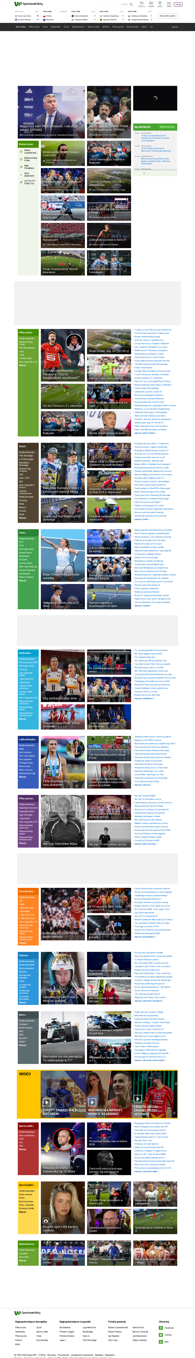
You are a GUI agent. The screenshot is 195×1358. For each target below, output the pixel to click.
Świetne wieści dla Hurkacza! (147, 585)
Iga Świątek (24, 573)
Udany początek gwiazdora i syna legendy (153, 550)
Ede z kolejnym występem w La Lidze (108, 404)
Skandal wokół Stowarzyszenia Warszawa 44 (154, 1161)
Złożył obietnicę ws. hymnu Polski (149, 357)
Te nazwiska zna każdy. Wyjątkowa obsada (153, 977)
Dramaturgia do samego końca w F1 (150, 1057)
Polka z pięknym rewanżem (146, 588)
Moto (144, 27)
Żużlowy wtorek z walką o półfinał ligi (151, 447)
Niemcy (22, 507)
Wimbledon (24, 556)
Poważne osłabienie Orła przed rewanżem (108, 518)
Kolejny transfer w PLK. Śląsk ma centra (152, 906)
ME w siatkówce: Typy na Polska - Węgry (155, 1261)
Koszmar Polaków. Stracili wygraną (150, 833)
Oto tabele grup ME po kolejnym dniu (62, 183)
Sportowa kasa (26, 1201)
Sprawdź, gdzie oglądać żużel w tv (150, 478)
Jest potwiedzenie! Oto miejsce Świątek (152, 602)
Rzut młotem (25, 752)
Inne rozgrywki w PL (28, 362)
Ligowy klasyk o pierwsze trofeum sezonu (104, 815)
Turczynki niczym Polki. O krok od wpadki (61, 724)
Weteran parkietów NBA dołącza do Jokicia (154, 919)
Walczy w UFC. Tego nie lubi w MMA (150, 1154)
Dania (21, 504)
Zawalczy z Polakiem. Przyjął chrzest (151, 1151)
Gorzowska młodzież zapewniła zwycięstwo (154, 509)
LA (151, 27)
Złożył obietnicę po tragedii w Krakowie (107, 161)
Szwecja (23, 500)
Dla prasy (51, 1355)
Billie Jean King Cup (28, 566)
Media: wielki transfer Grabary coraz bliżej (61, 153)
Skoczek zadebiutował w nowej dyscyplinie (153, 956)
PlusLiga (23, 669)
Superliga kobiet (26, 811)
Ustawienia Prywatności (82, 1355)
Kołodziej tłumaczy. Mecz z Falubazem (106, 270)
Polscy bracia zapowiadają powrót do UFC (153, 1168)
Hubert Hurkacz (26, 577)
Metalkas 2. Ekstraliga (24, 463)
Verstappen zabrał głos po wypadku (150, 1050)
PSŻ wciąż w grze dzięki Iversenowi (150, 485)
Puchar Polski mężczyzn (25, 687)
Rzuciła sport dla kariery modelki (149, 952)
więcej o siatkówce (144, 698)
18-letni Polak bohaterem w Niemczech (152, 333)
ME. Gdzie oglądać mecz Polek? (148, 654)
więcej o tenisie (142, 605)
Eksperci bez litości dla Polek (104, 135)
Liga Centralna (25, 815)
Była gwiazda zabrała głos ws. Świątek (151, 578)
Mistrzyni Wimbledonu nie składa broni (151, 568)
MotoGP (23, 1038)
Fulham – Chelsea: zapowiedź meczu (107, 1261)
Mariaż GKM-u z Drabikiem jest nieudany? (153, 464)
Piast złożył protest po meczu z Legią (108, 190)
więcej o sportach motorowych (150, 1060)
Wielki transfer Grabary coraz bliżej (150, 416)
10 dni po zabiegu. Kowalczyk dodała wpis (153, 980)
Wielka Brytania (26, 497)
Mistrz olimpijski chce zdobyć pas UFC (151, 1126)
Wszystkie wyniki (167, 16)
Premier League (67, 1331)
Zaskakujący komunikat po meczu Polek (152, 681)
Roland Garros (25, 552)
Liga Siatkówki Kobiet (25, 674)
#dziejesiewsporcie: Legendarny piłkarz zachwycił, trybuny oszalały (156, 405)
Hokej (21, 981)
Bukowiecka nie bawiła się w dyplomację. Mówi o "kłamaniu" (156, 743)
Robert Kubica (25, 1028)
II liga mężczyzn (26, 914)
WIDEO (105, 27)
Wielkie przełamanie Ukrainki (147, 592)
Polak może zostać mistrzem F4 (149, 1029)
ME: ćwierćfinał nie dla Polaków (148, 820)
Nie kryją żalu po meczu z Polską (149, 667)
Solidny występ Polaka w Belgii (148, 1026)
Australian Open (26, 549)
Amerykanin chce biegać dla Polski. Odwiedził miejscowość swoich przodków (108, 782)
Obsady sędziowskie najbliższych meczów (153, 471)
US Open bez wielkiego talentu (148, 554)
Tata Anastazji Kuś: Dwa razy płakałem (60, 783)
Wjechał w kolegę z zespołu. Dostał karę (106, 1031)
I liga (21, 351)
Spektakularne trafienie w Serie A (154, 1229)
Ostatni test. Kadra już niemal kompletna (152, 930)
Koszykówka (132, 27)
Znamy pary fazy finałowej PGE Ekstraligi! (62, 518)
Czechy (22, 511)
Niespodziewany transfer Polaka (149, 806)
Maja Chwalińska (29, 166)
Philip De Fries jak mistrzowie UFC (149, 1147)
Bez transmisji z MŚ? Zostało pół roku (107, 999)
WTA (21, 545)
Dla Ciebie (21, 27)
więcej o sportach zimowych (148, 1001)
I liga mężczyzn (26, 679)
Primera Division (67, 1336)
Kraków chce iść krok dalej (146, 557)
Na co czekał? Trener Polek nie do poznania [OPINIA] (108, 128)
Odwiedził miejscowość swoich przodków (153, 737)
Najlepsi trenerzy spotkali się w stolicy (151, 823)
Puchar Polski (25, 358)
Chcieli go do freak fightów (146, 1144)
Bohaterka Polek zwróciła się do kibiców (152, 684)
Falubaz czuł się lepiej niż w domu (149, 505)
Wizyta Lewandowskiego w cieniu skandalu (153, 892)
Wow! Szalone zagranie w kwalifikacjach (152, 533)
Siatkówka (55, 27)
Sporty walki (93, 27)
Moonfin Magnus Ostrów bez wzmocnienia (153, 474)
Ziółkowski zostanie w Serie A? (107, 239)
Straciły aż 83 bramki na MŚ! (147, 840)
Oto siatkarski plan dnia (60, 698)
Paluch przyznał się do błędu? (148, 502)
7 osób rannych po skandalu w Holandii (152, 374)
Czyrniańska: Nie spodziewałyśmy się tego (153, 674)
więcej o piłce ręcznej (145, 844)
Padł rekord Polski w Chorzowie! (149, 764)
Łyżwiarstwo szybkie (25, 985)
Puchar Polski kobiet (25, 693)
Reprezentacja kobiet (26, 708)
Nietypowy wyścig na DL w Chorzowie (151, 767)
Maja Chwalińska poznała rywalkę (61, 576)
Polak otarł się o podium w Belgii (149, 1012)
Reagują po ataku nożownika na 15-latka (59, 1169)
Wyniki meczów (167, 127)
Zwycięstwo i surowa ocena (104, 217)
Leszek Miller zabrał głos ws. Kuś (149, 774)
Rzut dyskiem (25, 759)
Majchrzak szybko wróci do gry (148, 544)
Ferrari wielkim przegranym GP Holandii (151, 1053)
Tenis (45, 27)
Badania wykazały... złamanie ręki (149, 461)
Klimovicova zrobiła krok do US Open (151, 571)
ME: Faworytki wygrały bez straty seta (151, 671)
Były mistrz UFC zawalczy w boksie (150, 1164)
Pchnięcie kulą (25, 763)
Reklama (99, 1355)
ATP (21, 542)
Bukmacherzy (78, 27)
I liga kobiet (24, 682)
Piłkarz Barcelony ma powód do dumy (151, 426)
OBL (21, 900)
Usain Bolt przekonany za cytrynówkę (151, 778)
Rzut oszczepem (27, 756)
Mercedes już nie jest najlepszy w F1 (108, 1059)
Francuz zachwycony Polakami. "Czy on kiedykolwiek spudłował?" (61, 374)
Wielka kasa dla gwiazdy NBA (147, 933)
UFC (21, 1142)
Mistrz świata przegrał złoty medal (150, 492)
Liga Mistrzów (89, 1327)
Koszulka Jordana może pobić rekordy (60, 935)
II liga (21, 355)
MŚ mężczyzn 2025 (28, 662)
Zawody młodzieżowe (25, 492)
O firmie (42, 1355)
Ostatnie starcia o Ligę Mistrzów (149, 340)
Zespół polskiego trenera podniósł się (104, 724)
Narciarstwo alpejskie (24, 976)
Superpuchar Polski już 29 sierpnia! (150, 813)
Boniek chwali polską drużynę (107, 433)
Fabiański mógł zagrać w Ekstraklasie (151, 412)
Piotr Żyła (113, 1340)
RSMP (22, 1042)
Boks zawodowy (26, 1135)
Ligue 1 (63, 1340)
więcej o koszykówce (145, 937)
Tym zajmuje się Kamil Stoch (147, 994)
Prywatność (63, 1355)
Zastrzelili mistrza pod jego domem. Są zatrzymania (105, 1170)
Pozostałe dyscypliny (24, 997)
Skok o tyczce (26, 770)
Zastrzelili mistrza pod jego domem (150, 1130)
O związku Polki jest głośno (147, 959)
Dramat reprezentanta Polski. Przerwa (151, 826)
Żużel (66, 27)
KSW (21, 1139)
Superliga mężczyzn (28, 808)
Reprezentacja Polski (30, 159)
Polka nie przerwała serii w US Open (61, 604)
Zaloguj (178, 4)
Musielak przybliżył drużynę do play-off (152, 450)
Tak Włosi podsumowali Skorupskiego (151, 364)
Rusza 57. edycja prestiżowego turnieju (152, 595)
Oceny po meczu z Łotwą (146, 691)
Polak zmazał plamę (143, 367)
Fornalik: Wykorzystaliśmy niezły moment (153, 371)
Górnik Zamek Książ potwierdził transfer (108, 935)
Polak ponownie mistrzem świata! (149, 1019)
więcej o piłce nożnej (145, 433)
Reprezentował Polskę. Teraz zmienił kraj (107, 972)
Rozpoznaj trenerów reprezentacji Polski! (153, 830)
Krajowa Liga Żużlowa (25, 469)
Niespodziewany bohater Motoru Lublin (152, 467)
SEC (21, 481)
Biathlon (23, 972)
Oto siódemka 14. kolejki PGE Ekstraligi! (152, 498)
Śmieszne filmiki (26, 1208)
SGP (21, 474)
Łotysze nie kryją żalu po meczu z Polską (108, 210)
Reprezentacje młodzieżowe (26, 714)
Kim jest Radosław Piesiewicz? (148, 899)
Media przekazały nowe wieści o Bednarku (153, 385)
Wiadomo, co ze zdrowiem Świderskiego (152, 409)
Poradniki (23, 1253)
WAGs (22, 1198)
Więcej (22, 365)
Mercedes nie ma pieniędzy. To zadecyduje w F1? (63, 1058)
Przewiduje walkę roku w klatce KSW (108, 1143)
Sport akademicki (29, 174)
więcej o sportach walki (146, 1171)
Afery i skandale (26, 1205)
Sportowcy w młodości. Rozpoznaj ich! (152, 809)
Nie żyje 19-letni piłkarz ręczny (107, 844)
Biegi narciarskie (26, 968)
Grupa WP (31, 1355)
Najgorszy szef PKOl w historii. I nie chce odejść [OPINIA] (49, 128)
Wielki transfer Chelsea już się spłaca (151, 350)
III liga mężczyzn (27, 918)
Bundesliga (88, 1331)
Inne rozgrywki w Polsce (27, 486)
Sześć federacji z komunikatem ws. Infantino (61, 161)
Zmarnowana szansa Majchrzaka (55, 216)
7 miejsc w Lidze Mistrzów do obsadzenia (153, 330)
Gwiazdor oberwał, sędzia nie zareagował (153, 419)
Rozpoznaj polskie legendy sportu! (150, 983)
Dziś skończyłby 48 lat (144, 913)
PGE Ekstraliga (26, 455)
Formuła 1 (23, 1024)
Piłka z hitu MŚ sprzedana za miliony (150, 429)
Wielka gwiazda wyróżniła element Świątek (104, 577)
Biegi (21, 749)
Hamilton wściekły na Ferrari (147, 1043)
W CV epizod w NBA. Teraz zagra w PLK (105, 908)
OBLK (21, 904)
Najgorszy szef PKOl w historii (148, 740)
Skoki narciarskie (26, 965)
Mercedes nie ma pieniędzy (146, 1015)
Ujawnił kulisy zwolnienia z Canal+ (149, 354)
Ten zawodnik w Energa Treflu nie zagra (152, 923)
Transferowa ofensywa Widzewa (149, 398)
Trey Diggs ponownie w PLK (147, 926)
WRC (21, 1035)
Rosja (21, 514)
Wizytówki (24, 1257)
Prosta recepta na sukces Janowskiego (152, 481)
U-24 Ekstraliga (26, 459)
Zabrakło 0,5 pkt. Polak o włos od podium (60, 999)
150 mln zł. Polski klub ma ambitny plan (105, 183)
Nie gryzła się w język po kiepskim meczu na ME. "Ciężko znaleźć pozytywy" (156, 678)
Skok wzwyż (25, 766)
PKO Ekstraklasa (27, 348)
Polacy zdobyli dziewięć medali (148, 837)
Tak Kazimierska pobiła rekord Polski (107, 756)
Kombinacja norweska (24, 991)
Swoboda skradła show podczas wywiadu (153, 757)
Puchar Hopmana (27, 570)
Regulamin (109, 1355)
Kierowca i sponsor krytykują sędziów (151, 1039)
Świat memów (25, 1194)
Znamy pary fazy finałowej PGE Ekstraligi (152, 495)
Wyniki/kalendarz (27, 338)
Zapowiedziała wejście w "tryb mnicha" (151, 1137)
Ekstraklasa (65, 1327)
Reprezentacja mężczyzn (26, 702)
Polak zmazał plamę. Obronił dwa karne (60, 270)
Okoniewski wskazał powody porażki (150, 516)
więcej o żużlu (142, 519)
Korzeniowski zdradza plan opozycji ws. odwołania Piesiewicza (49, 135)
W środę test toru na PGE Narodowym (58, 238)
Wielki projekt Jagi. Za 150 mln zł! (149, 422)
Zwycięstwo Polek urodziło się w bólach (62, 190)
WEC (21, 1031)
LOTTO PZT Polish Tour (29, 182)
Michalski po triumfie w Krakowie (149, 561)
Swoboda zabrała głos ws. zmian (149, 771)
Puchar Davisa (25, 563)
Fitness (18, 1340)
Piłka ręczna (118, 27)
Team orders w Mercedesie (147, 1046)
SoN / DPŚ (24, 478)
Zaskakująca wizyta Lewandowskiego (151, 895)
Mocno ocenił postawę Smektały (149, 512)
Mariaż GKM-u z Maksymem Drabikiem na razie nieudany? (106, 463)
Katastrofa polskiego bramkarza (149, 395)
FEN (21, 1146)
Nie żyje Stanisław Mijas (60, 844)
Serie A (86, 1336)
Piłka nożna (34, 27)
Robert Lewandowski (30, 151)
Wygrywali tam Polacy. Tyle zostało (150, 997)
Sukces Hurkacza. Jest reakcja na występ (107, 549)
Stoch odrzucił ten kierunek (147, 990)
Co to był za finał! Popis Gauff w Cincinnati (154, 581)
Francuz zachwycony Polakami (105, 244)
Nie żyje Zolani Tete (143, 1140)
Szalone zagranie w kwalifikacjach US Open (103, 604)
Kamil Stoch (138, 1327)
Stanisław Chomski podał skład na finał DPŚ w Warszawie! (108, 490)
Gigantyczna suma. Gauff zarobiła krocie (153, 599)
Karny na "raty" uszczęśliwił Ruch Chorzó (153, 381)
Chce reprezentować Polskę (147, 781)
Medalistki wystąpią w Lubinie (147, 816)
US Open (23, 559)
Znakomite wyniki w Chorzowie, (148, 761)
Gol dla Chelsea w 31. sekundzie (62, 405)
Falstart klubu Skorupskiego (106, 378)
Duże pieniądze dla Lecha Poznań (149, 402)
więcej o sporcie (143, 785)
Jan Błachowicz (140, 1336)
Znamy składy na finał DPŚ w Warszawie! (63, 244)
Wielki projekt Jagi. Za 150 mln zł (109, 351)
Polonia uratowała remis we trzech (150, 457)
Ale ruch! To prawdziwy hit (146, 916)
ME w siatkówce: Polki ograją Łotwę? (60, 1261)
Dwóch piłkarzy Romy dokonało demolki (152, 361)
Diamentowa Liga (27, 773)
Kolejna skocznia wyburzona (147, 970)
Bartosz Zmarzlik (140, 1331)
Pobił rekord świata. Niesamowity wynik (152, 750)
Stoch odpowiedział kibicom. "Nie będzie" (153, 987)
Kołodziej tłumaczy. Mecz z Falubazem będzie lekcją (62, 490)
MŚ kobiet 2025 (26, 666)
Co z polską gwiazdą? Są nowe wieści (107, 670)
